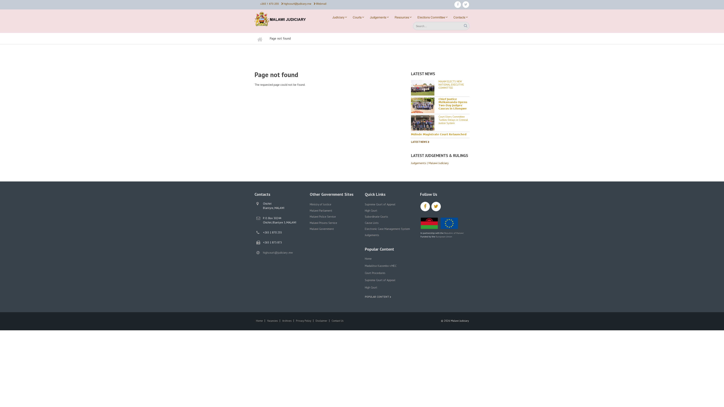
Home (368, 258)
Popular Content (377, 296)
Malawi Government (322, 229)
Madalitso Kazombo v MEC (381, 266)
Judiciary (338, 17)
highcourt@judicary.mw (297, 3)
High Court (371, 210)
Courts (357, 17)
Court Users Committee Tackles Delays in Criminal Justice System (453, 120)
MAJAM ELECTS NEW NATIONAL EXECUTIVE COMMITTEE (451, 84)
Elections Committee (431, 17)
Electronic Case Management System (387, 229)
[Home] (283, 18)
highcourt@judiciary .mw (278, 252)
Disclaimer (321, 320)
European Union (444, 236)
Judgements (378, 17)
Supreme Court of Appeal (380, 204)
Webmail (321, 3)
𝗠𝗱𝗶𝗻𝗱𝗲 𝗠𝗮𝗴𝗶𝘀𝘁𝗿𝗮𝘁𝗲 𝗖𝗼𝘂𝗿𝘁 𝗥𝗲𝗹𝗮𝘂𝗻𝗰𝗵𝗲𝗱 (438, 134)
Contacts (459, 17)
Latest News (419, 142)
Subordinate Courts (376, 216)
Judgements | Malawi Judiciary (430, 163)
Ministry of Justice (320, 204)
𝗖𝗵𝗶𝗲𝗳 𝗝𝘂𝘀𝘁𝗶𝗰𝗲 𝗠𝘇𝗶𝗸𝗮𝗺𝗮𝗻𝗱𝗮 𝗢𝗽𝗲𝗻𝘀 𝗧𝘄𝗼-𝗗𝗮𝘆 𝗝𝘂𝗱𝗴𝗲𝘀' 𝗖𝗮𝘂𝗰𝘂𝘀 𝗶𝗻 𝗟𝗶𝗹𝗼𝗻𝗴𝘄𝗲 (453, 104)
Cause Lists (372, 223)
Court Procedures (375, 273)
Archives (287, 320)
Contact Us (338, 320)
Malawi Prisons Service (323, 223)
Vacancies (272, 320)
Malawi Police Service (323, 216)
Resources (402, 17)
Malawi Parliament (321, 210)
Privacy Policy (303, 320)
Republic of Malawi (454, 233)
